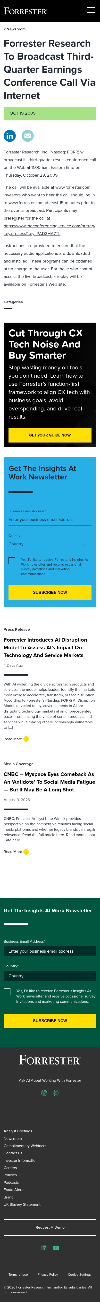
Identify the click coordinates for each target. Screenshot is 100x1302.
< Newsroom (14, 29)
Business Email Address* (27, 511)
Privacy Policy (48, 1274)
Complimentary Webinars (25, 1146)
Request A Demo (50, 1227)
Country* (15, 535)
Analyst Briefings (18, 1131)
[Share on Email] (28, 136)
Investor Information (21, 1160)
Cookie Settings (80, 1274)
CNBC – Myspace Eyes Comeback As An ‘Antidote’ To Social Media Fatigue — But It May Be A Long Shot (49, 782)
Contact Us (13, 1153)
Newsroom (13, 1138)
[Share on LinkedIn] (10, 136)
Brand (9, 1197)
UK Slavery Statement (22, 1204)
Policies (10, 1175)
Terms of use (18, 1274)
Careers (10, 1167)
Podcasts (11, 1182)
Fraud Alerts (14, 1189)
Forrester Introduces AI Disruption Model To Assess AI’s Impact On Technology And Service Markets (45, 647)
